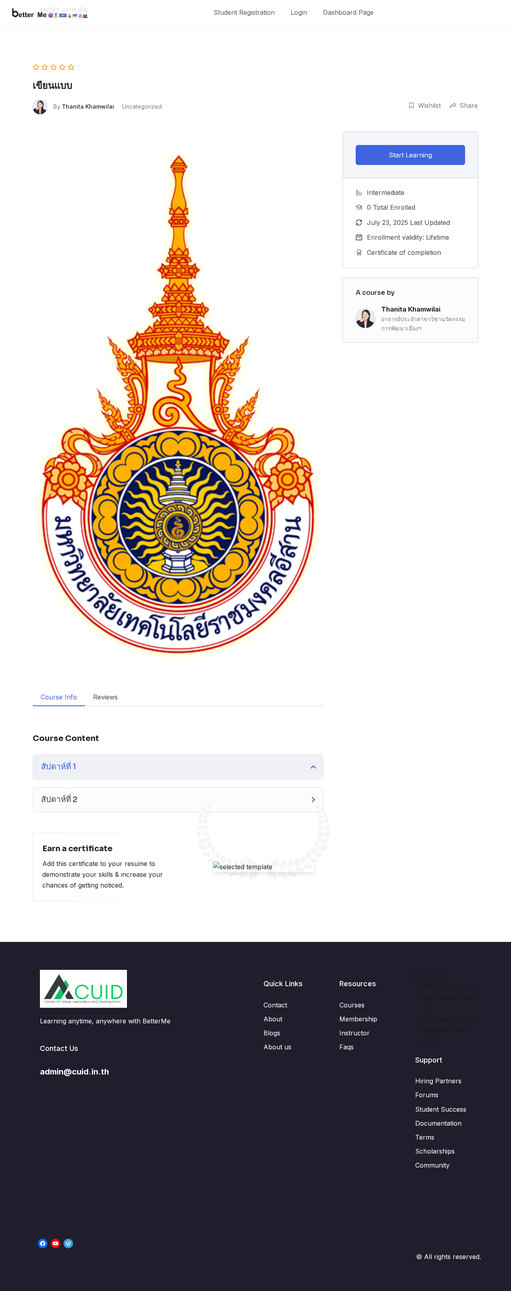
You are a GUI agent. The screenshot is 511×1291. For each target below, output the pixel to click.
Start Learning (410, 155)
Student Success (440, 1109)
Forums (426, 1095)
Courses (351, 1005)
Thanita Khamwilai (88, 106)
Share (469, 105)
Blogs (271, 1033)
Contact (275, 1005)
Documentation (438, 1123)
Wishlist (429, 105)
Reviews (105, 697)
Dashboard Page (348, 12)
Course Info (59, 697)
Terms (424, 1137)
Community (432, 1165)
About (272, 1019)
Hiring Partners (438, 1081)
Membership (358, 1019)
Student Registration (244, 12)
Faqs (346, 1047)
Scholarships (435, 1151)
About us (277, 1047)
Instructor (354, 1033)
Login (299, 12)
